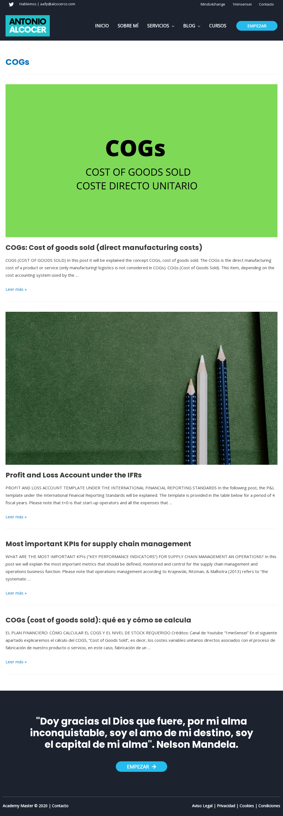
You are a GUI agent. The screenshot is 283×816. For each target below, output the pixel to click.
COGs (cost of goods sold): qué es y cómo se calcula (98, 620)
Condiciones (269, 805)
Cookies (247, 805)
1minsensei (242, 4)
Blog (189, 26)
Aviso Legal (202, 805)
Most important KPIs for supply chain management (98, 544)
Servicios (158, 26)
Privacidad (226, 805)
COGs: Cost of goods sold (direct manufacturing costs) (104, 247)
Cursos (217, 26)
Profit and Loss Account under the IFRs (74, 475)
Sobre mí (128, 26)
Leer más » (16, 289)
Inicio (102, 26)
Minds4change (213, 4)
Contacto (266, 4)
